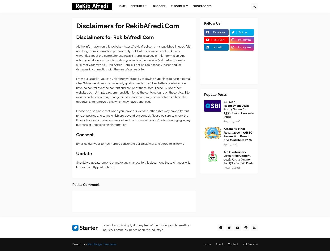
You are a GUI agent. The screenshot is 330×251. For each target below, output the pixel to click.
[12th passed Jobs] (216, 69)
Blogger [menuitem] (159, 6)
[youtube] (237, 227)
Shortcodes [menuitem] (202, 6)
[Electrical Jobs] (242, 62)
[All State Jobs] (242, 77)
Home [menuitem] (121, 6)
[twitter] (229, 227)
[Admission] (216, 55)
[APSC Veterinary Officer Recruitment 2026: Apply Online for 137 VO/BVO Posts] (212, 156)
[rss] (254, 227)
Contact (233, 244)
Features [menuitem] (137, 6)
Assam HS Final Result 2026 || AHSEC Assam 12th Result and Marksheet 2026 (238, 134)
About (219, 244)
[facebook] (221, 227)
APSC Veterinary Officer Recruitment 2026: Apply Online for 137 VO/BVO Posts (238, 157)
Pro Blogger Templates (102, 244)
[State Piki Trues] (216, 77)
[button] (254, 6)
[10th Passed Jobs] (242, 69)
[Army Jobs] (216, 62)
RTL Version (250, 244)
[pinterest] (246, 227)
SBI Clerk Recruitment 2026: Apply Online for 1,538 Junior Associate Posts (239, 109)
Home (207, 244)
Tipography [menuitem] (179, 6)
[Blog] (242, 55)
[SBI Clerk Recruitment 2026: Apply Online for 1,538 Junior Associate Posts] (212, 106)
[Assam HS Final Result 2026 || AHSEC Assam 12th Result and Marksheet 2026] (212, 133)
